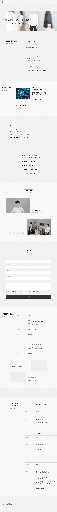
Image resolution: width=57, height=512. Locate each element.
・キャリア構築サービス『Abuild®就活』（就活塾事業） (44, 447)
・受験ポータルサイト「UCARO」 (41, 419)
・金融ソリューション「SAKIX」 (41, 420)
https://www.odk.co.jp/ (39, 425)
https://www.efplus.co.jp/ (40, 488)
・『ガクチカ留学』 (39, 449)
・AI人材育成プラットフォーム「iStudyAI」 (43, 422)
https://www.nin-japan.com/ (40, 452)
